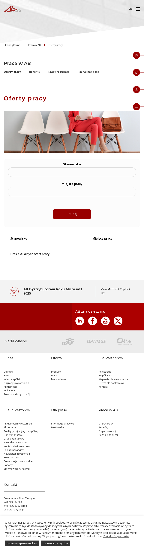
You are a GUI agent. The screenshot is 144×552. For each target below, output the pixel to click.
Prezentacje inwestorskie (18, 461)
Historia (8, 375)
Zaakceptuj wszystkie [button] (55, 543)
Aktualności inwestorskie (18, 423)
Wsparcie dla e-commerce (113, 379)
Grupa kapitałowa (14, 438)
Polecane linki (12, 457)
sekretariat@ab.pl (14, 509)
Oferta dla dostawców (111, 383)
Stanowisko (72, 164)
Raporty (8, 465)
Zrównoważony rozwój (17, 394)
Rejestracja (105, 371)
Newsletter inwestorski (17, 453)
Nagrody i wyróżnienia (16, 383)
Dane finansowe (13, 435)
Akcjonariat (10, 427)
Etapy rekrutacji (59, 72)
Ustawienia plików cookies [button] (22, 543)
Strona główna (12, 45)
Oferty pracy (56, 45)
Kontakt (103, 386)
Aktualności (10, 386)
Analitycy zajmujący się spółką (21, 431)
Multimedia (10, 390)
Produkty (56, 371)
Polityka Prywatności (116, 536)
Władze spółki (12, 379)
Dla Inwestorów (17, 410)
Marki (54, 375)
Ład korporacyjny (14, 450)
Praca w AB (34, 45)
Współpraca (105, 375)
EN (130, 8)
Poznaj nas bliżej (89, 72)
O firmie (8, 371)
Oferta (56, 358)
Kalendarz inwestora (16, 442)
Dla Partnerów (111, 358)
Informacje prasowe (62, 423)
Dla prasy (59, 410)
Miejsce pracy (72, 184)
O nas (9, 358)
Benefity (34, 72)
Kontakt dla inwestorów (17, 446)
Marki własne (58, 379)
